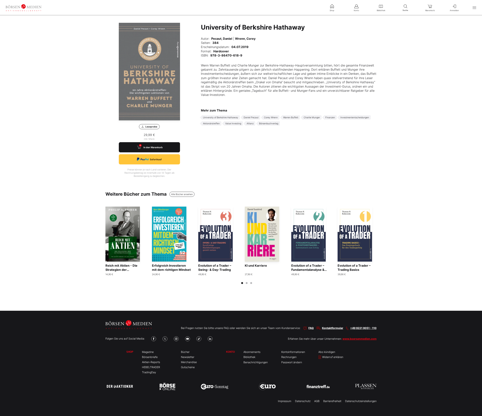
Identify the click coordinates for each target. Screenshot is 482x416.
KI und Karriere (256, 265)
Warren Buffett (290, 117)
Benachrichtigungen (255, 362)
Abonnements (251, 351)
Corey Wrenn (271, 117)
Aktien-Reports (151, 362)
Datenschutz (302, 401)
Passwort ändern (291, 362)
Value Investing (233, 123)
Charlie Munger (312, 117)
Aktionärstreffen (211, 123)
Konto (230, 351)
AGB (317, 401)
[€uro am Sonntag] (214, 386)
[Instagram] (176, 338)
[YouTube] (187, 338)
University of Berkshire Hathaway (220, 117)
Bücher (185, 351)
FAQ (311, 328)
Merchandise (189, 362)
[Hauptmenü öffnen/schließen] (474, 7)
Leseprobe (151, 126)
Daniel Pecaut (251, 117)
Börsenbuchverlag (268, 123)
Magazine (148, 351)
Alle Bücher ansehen (182, 194)
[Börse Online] (167, 386)
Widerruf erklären (332, 357)
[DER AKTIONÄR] (119, 386)
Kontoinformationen (293, 351)
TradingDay (149, 372)
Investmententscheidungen (354, 117)
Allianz (250, 123)
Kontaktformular (332, 328)
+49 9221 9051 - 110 (363, 328)
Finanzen (330, 117)
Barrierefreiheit (332, 401)
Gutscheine (188, 367)
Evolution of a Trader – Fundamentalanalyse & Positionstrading (307, 270)
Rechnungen (289, 357)
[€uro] (267, 386)
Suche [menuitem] (405, 10)
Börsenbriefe (150, 357)
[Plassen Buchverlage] (366, 386)
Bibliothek (249, 357)
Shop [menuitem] (332, 10)
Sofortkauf (156, 159)
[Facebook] (153, 338)
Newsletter (187, 357)
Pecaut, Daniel (221, 38)
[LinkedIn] (210, 338)
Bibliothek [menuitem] (381, 10)
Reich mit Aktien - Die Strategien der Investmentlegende (121, 270)
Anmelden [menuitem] (454, 10)
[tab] (242, 283)
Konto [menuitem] (356, 10)
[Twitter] (164, 338)
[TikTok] (198, 338)
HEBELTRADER (151, 367)
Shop (129, 351)
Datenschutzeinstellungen (361, 401)
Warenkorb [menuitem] (430, 10)
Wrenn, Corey (245, 38)
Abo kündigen (326, 351)
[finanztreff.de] (318, 386)
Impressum (284, 401)
